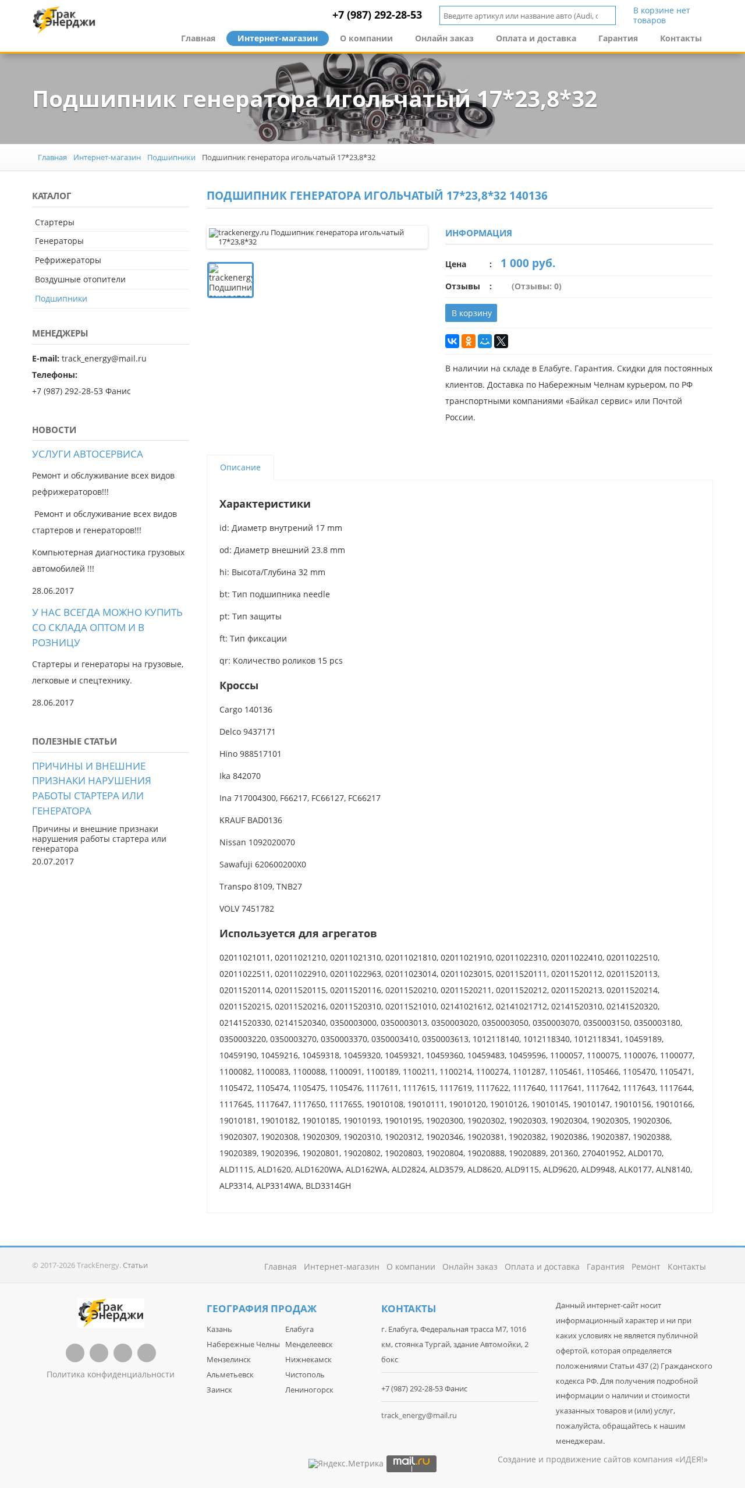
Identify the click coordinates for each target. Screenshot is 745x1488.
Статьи (135, 1265)
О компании (366, 38)
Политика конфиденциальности (111, 1374)
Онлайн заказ (444, 38)
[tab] (240, 467)
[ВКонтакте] (452, 341)
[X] (501, 341)
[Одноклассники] (469, 341)
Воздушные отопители (80, 279)
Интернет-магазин (277, 38)
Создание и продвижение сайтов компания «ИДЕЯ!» (603, 1459)
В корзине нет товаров (661, 16)
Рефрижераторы (68, 259)
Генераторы (59, 240)
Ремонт (646, 1266)
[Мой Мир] (485, 341)
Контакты (681, 38)
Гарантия (618, 38)
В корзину (472, 312)
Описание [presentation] (240, 467)
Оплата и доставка (536, 38)
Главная (198, 38)
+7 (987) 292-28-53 (377, 15)
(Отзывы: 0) (537, 286)
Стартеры (54, 222)
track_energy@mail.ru (419, 1415)
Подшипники (171, 157)
